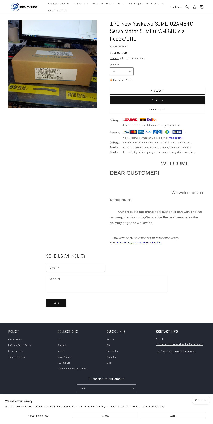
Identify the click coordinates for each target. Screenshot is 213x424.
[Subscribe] (132, 388)
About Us (111, 356)
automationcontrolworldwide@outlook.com (179, 344)
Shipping (114, 58)
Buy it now (157, 100)
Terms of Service (17, 356)
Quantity (114, 64)
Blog (109, 362)
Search (110, 339)
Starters (62, 345)
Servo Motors (64, 356)
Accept (105, 415)
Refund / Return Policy (19, 345)
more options (176, 137)
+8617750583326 (185, 351)
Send (56, 302)
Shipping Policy (16, 351)
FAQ (109, 345)
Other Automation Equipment (72, 368)
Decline (173, 415)
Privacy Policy (15, 339)
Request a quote (157, 109)
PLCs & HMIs (64, 362)
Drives (61, 339)
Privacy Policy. (157, 406)
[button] (58, 3)
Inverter (61, 351)
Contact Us (112, 351)
